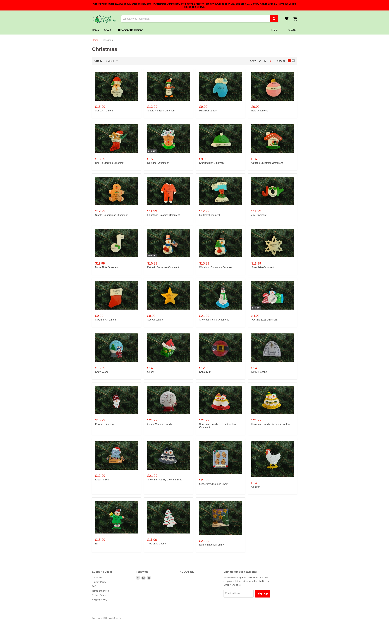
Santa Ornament (104, 110)
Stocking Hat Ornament (211, 163)
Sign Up (263, 593)
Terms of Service (100, 590)
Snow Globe (101, 372)
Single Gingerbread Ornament (111, 215)
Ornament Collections (131, 30)
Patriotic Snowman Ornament (163, 267)
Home (95, 30)
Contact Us (97, 577)
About (108, 30)
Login (274, 30)
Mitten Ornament (208, 110)
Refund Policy (99, 595)
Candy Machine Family (159, 424)
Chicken (255, 487)
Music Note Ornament (107, 267)
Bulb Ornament (259, 110)
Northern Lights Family (211, 544)
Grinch (150, 372)
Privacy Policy (99, 582)
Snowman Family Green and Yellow (270, 424)
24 (260, 61)
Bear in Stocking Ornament (109, 163)
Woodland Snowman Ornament (216, 267)
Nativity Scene (259, 372)
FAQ (94, 586)
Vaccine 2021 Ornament (264, 319)
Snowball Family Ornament (214, 319)
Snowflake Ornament (262, 267)
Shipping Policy (99, 599)
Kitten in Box (102, 479)
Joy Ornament (258, 215)
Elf (96, 543)
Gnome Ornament (104, 424)
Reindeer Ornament (158, 163)
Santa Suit (204, 372)
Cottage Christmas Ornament (267, 163)
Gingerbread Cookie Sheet (213, 484)
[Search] (274, 18)
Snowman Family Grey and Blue (164, 479)
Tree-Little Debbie (157, 543)
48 (270, 61)
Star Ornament (155, 319)
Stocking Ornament (105, 319)
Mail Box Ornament (209, 215)
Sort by (98, 60)
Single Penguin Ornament (161, 110)
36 (265, 61)
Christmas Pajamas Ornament (163, 215)
